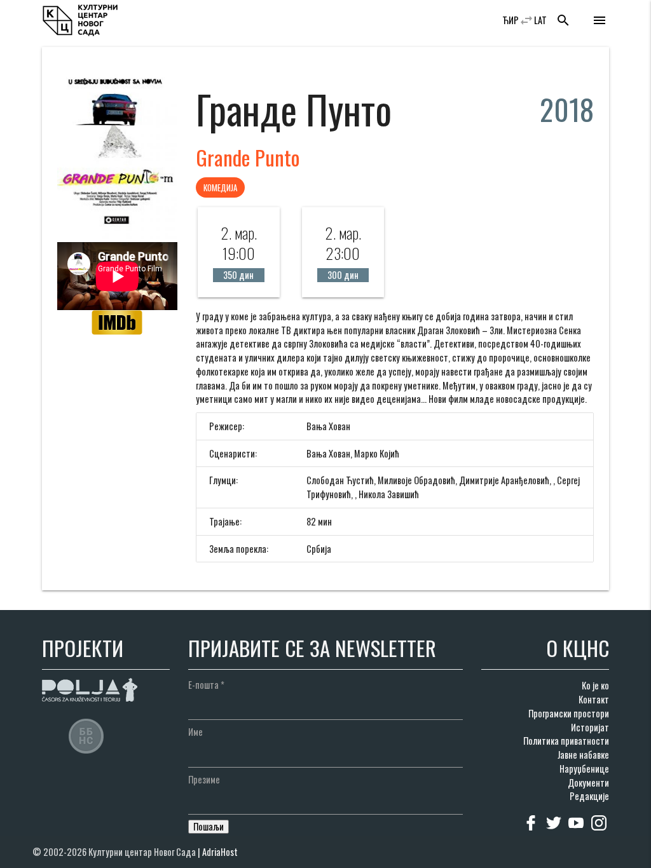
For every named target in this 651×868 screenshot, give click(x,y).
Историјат (590, 727)
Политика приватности (566, 740)
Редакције (589, 796)
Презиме (204, 779)
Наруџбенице (584, 768)
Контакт (594, 699)
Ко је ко (595, 685)
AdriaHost (220, 851)
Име (195, 731)
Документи (588, 782)
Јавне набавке (583, 754)
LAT (540, 20)
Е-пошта (206, 684)
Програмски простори (568, 713)
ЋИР (510, 20)
